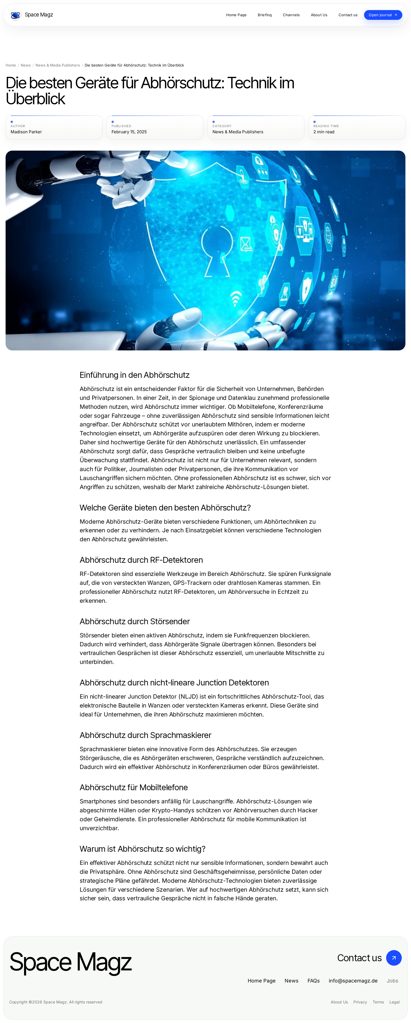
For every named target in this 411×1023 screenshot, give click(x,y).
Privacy (360, 1002)
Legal (394, 1002)
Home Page (262, 981)
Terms (378, 1002)
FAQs (314, 981)
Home (11, 65)
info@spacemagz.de (353, 981)
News (26, 65)
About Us (339, 1002)
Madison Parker (26, 131)
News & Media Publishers (58, 65)
